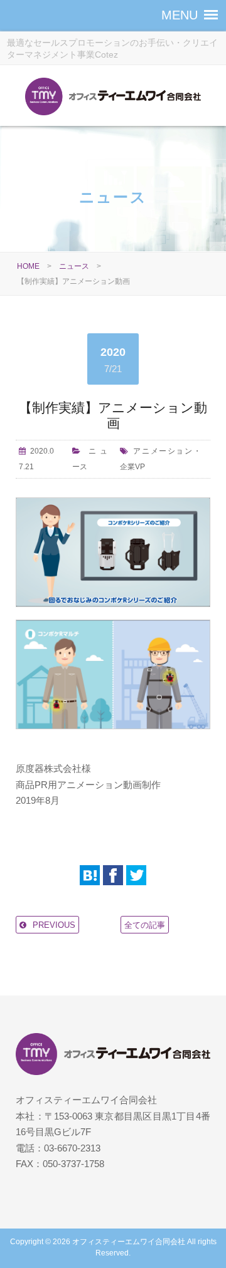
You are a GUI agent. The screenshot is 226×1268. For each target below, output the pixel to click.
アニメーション (162, 451)
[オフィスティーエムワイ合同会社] (113, 99)
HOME (28, 266)
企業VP (132, 466)
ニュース (74, 266)
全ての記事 (144, 925)
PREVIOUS (54, 925)
